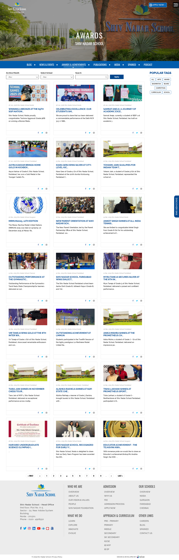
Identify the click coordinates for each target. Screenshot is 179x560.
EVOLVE (72, 533)
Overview (145, 492)
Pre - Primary (111, 521)
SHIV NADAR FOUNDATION (81, 508)
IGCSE (107, 541)
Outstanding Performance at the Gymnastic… (26, 278)
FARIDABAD (145, 504)
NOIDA (143, 496)
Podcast (148, 64)
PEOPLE (72, 504)
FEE (106, 500)
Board (166, 84)
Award (167, 79)
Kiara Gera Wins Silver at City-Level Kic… (74, 166)
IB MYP (107, 545)
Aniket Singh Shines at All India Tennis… (122, 222)
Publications (100, 64)
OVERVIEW (74, 492)
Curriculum (156, 92)
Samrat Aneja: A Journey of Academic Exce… (119, 110)
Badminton (156, 84)
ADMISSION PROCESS (114, 504)
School (167, 92)
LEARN (72, 521)
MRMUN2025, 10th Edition (23, 221)
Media (117, 64)
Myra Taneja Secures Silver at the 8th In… (121, 278)
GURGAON (145, 500)
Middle (107, 529)
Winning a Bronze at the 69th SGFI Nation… (26, 110)
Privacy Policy (57, 557)
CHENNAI (144, 508)
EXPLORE (73, 525)
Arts (159, 79)
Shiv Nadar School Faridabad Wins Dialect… (73, 278)
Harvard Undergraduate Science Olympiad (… (24, 446)
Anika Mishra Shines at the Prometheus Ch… (119, 334)
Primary (108, 525)
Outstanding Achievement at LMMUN (73, 334)
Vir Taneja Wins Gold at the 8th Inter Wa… (27, 334)
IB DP (106, 549)
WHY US (108, 496)
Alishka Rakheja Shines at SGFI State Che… (74, 390)
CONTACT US (146, 533)
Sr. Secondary (112, 537)
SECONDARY (110, 533)
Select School (46, 73)
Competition (160, 88)
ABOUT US (74, 496)
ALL (152, 79)
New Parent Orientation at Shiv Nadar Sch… (75, 222)
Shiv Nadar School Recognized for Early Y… (74, 446)
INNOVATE (73, 529)
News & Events (46, 64)
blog (29, 64)
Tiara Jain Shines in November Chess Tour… (26, 390)
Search (78, 73)
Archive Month (12, 73)
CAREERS (144, 521)
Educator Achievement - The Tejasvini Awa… (120, 446)
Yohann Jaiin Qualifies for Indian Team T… (119, 166)
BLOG (142, 525)
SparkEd (132, 64)
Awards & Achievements (74, 64)
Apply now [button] (158, 5)
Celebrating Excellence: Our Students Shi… (73, 110)
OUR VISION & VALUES (79, 500)
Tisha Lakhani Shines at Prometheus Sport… (117, 390)
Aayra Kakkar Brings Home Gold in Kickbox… (25, 166)
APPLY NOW (109, 508)
